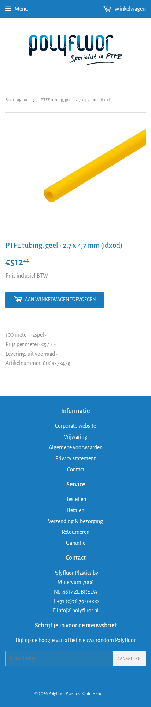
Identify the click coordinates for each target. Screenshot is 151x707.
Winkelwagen (129, 9)
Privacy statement (75, 458)
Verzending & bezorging (75, 521)
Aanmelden (129, 658)
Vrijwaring (75, 437)
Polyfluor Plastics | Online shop (76, 693)
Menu (21, 9)
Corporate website (75, 426)
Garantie (75, 543)
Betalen (75, 510)
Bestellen (75, 499)
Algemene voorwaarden (76, 447)
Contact (75, 469)
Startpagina (16, 100)
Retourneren (75, 532)
